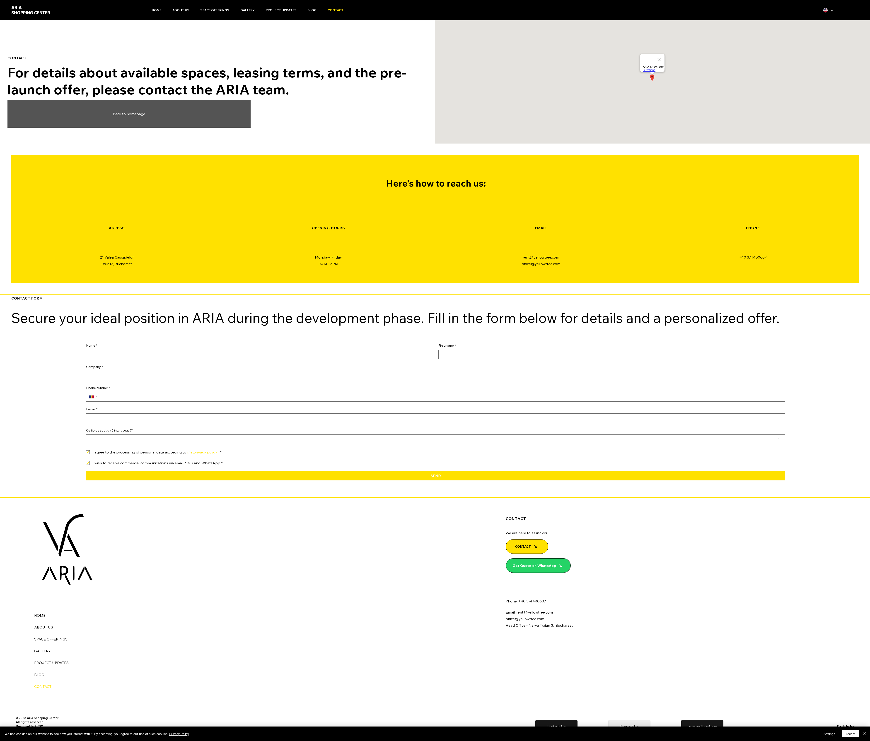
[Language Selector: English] (828, 10)
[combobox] (435, 439)
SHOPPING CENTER (30, 12)
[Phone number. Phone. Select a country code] (93, 397)
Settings (829, 733)
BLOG (39, 674)
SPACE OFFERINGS (51, 639)
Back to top (846, 726)
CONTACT (42, 686)
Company (94, 367)
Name (91, 345)
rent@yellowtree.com (541, 257)
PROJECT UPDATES (51, 662)
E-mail (91, 409)
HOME (40, 615)
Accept (850, 733)
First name (447, 345)
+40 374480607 (753, 257)
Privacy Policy (179, 733)
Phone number (98, 388)
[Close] (864, 733)
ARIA (17, 7)
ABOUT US (43, 627)
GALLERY (42, 651)
